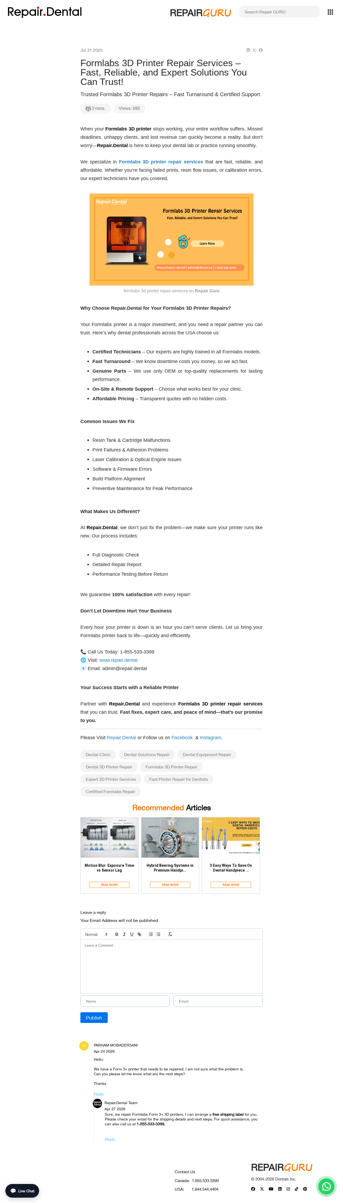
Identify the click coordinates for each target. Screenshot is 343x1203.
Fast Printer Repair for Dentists (178, 779)
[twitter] (254, 50)
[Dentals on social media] (253, 1189)
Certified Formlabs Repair (110, 791)
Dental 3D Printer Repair (109, 766)
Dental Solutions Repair (146, 754)
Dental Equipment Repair (207, 754)
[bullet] (158, 934)
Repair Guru (207, 291)
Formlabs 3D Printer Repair (171, 766)
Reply (99, 1094)
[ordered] (151, 934)
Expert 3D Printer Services (111, 779)
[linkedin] (248, 50)
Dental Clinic (98, 754)
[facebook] (261, 50)
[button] (96, 934)
